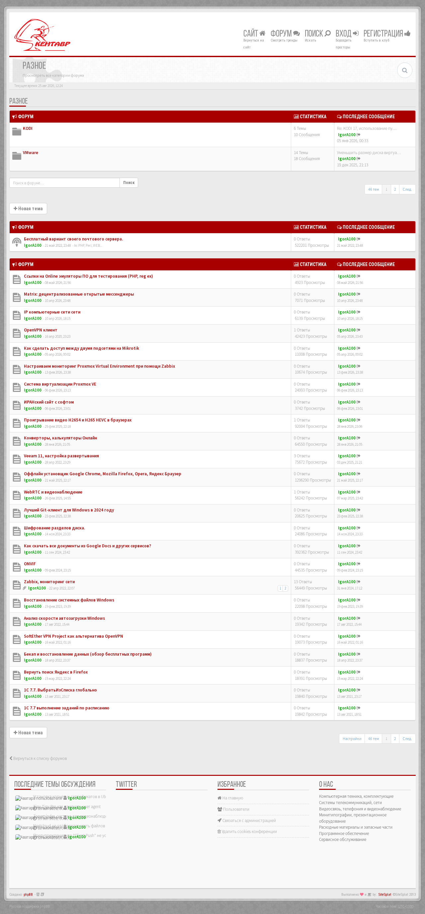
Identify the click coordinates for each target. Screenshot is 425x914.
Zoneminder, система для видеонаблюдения (73, 816)
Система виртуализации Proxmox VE (59, 384)
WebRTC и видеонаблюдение (52, 492)
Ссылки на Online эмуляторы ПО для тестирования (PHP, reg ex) (88, 276)
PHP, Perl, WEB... (90, 245)
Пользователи (235, 809)
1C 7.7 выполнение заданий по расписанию (66, 708)
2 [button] (395, 189)
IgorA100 (347, 134)
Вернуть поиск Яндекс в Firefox (55, 672)
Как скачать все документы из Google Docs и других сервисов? (87, 546)
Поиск (314, 34)
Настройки (352, 738)
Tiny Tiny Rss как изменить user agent (67, 806)
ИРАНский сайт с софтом (48, 402)
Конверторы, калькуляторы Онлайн (60, 438)
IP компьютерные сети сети (51, 312)
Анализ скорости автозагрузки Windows (64, 618)
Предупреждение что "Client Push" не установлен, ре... (83, 835)
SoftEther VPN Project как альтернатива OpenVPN (73, 636)
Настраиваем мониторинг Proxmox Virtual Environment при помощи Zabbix (99, 366)
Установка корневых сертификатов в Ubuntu (73, 796)
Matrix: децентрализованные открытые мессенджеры (78, 294)
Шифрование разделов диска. (54, 528)
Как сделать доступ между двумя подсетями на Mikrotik (81, 348)
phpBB (28, 894)
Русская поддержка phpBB (29, 906)
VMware (30, 152)
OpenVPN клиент (40, 330)
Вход (344, 34)
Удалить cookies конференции (249, 831)
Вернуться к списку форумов (39, 758)
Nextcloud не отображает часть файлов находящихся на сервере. (92, 826)
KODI (28, 128)
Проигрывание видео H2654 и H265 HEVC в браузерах (77, 420)
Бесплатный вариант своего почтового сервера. (73, 239)
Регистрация (384, 34)
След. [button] (407, 189)
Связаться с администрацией (248, 820)
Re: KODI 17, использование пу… (366, 128)
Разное (18, 102)
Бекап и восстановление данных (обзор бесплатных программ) (87, 654)
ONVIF (29, 564)
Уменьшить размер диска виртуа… (369, 152)
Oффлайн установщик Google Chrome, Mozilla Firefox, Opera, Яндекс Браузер (102, 474)
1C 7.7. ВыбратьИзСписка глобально (60, 690)
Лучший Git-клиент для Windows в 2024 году (68, 510)
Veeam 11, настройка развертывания (61, 456)
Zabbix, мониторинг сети (49, 582)
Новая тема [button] (30, 208)
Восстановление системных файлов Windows (68, 600)
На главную (232, 798)
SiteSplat (385, 894)
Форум (282, 34)
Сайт (251, 34)
